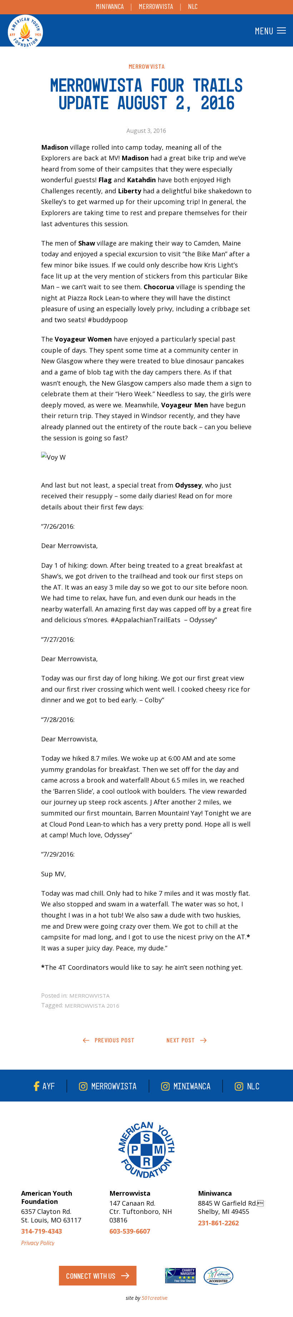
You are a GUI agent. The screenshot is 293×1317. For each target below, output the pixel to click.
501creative (154, 1297)
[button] (269, 30)
